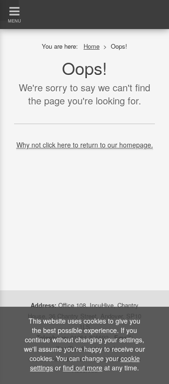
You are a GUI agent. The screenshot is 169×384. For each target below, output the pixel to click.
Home (92, 46)
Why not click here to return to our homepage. (84, 144)
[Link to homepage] (84, 4)
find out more (82, 367)
